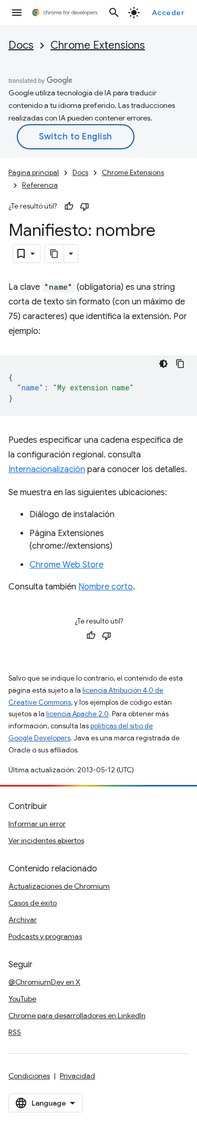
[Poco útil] (84, 206)
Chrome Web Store (66, 565)
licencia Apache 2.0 (77, 713)
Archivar (22, 919)
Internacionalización (46, 469)
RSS (14, 1032)
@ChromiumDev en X (44, 982)
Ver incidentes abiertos (46, 840)
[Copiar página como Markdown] (54, 254)
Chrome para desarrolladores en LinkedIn (77, 1015)
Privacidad (77, 1076)
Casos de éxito (32, 903)
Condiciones (29, 1076)
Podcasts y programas (45, 936)
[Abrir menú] (16, 12)
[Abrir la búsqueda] (114, 12)
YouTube (22, 998)
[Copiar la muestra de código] (180, 363)
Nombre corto (105, 587)
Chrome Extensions (97, 45)
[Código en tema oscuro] (163, 363)
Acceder (168, 12)
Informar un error (37, 823)
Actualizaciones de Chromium (59, 886)
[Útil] (69, 206)
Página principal (33, 172)
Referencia (40, 185)
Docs (21, 45)
